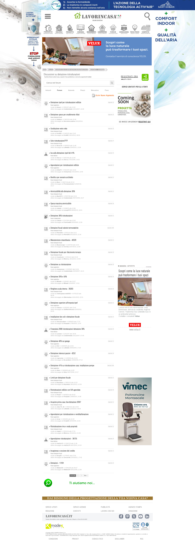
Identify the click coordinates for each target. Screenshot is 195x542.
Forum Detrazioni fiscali (56, 117)
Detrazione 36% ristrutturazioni (62, 216)
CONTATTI (77, 511)
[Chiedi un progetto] (70, 29)
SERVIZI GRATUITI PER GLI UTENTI (135, 87)
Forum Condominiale (55, 218)
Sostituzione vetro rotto (59, 129)
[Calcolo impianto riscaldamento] (91, 29)
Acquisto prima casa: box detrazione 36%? (66, 402)
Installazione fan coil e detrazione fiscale (65, 317)
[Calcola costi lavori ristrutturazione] (59, 29)
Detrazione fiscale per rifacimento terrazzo (66, 252)
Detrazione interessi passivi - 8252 (63, 353)
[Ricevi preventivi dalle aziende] (48, 29)
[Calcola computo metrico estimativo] (146, 29)
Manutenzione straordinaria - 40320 (63, 240)
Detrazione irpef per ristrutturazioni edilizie (66, 103)
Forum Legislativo (55, 105)
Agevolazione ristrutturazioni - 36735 (64, 439)
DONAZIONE (133, 511)
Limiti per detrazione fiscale (61, 378)
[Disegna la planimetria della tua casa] (81, 29)
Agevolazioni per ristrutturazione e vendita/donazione (70, 414)
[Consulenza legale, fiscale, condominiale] (124, 29)
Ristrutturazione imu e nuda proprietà (64, 427)
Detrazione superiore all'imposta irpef (64, 303)
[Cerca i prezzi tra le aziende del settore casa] (135, 29)
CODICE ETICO (97, 539)
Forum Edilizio (54, 155)
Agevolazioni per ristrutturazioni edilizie (65, 165)
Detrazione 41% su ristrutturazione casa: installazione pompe (72, 366)
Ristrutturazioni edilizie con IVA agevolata (65, 390)
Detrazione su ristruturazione (61, 265)
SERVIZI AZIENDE (79, 507)
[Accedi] (145, 80)
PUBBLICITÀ (105, 507)
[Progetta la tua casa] (97, 499)
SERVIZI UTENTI (51, 507)
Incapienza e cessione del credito (63, 451)
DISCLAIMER (119, 539)
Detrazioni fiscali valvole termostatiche (64, 228)
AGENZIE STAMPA (135, 507)
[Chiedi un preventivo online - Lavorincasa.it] (79, 487)
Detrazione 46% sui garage (60, 341)
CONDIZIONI (53, 539)
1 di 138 (72, 475)
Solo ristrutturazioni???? (59, 141)
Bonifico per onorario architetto (62, 177)
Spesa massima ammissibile (61, 204)
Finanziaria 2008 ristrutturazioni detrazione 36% (68, 329)
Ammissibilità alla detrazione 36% (63, 191)
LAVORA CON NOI (107, 511)
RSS (141, 539)
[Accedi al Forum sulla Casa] (113, 29)
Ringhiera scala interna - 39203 (62, 289)
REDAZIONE (50, 511)
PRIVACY (75, 539)
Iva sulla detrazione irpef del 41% (62, 153)
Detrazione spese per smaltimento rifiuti (65, 115)
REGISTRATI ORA (129, 76)
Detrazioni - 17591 (57, 463)
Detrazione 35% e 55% (59, 277)
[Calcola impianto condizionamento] (102, 29)
